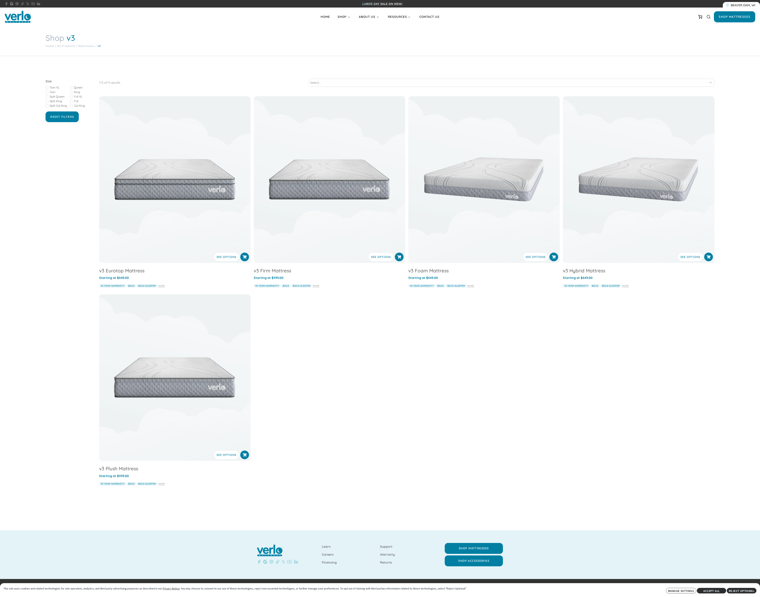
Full (76, 101)
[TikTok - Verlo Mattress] (21, 3)
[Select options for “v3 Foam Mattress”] (553, 257)
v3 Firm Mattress (272, 271)
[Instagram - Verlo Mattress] (16, 3)
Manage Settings (681, 591)
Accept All (711, 591)
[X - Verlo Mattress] (27, 3)
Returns (386, 562)
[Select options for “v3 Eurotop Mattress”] (244, 257)
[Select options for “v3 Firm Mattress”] (399, 257)
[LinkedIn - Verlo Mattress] (37, 3)
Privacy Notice (171, 588)
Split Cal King (58, 105)
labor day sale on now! (382, 4)
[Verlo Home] (18, 17)
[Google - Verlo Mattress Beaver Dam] (11, 3)
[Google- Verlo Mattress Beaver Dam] (264, 562)
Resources (397, 17)
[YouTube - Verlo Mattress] (32, 4)
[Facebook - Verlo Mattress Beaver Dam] (6, 3)
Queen (78, 87)
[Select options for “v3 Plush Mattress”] (244, 455)
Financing (329, 562)
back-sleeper (147, 285)
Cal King (79, 105)
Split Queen (57, 96)
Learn (326, 546)
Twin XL (55, 87)
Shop (342, 17)
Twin (52, 92)
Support (386, 546)
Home (325, 17)
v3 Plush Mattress (118, 469)
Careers (328, 554)
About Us (367, 17)
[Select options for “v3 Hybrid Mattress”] (708, 257)
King (77, 92)
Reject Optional (741, 591)
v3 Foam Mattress (428, 271)
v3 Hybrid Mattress (584, 271)
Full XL (78, 96)
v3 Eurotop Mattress (121, 271)
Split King (56, 101)
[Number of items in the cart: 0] (700, 16)
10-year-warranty (112, 285)
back (131, 285)
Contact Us (429, 17)
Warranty (387, 554)
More (161, 285)
